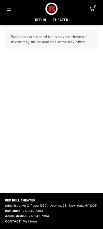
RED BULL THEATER (51, 20)
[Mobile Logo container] (51, 9)
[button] (94, 9)
